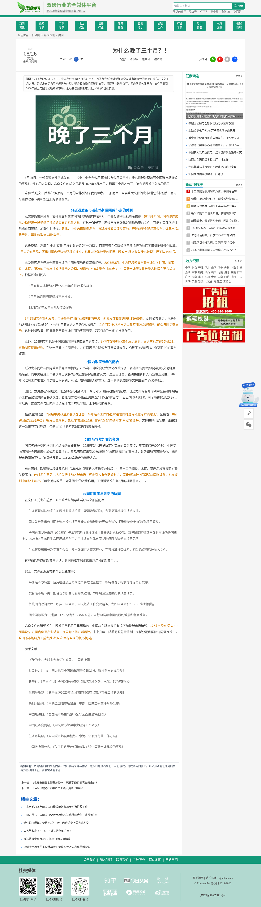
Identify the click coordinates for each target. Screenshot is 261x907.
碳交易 (237, 11)
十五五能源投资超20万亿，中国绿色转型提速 (218, 191)
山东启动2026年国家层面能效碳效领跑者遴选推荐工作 (56, 806)
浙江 (187, 272)
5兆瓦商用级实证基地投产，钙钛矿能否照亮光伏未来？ (65, 782)
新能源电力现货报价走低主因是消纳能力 (215, 220)
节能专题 (61, 25)
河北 (207, 267)
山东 (213, 272)
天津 (200, 267)
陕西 (233, 276)
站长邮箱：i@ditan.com (219, 878)
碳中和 (215, 11)
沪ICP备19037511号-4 (212, 895)
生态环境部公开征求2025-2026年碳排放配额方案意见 (222, 235)
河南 (220, 272)
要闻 (61, 35)
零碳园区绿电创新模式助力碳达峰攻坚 (211, 123)
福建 (200, 272)
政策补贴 (120, 25)
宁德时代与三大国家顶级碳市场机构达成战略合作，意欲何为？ (61, 814)
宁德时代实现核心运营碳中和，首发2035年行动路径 (219, 145)
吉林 (226, 267)
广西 (187, 276)
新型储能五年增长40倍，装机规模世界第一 (216, 213)
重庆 (200, 276)
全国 (187, 267)
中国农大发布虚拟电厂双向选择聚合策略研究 (215, 152)
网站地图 (198, 878)
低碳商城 (239, 25)
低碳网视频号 (54, 899)
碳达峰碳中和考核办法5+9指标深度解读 (47, 839)
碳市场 (134, 59)
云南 (220, 276)
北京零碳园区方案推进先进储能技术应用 (211, 116)
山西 (213, 267)
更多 (238, 76)
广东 (239, 272)
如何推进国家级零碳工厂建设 (205, 174)
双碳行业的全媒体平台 (71, 5)
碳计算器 (199, 25)
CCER (204, 11)
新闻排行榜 (194, 185)
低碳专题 (41, 25)
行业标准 (81, 25)
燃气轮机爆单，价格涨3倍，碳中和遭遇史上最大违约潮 (56, 822)
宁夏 (194, 281)
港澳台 (227, 281)
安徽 (194, 272)
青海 (187, 281)
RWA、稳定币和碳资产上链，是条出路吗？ (58, 788)
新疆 (200, 281)
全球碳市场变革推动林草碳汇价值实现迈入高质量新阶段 (57, 847)
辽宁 (220, 267)
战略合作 (160, 25)
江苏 (239, 267)
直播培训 (140, 25)
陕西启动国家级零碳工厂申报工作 (208, 159)
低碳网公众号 (28, 899)
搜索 (240, 6)
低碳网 (36, 35)
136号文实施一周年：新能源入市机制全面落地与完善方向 (225, 228)
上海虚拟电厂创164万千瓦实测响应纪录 (211, 130)
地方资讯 (192, 261)
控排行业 (101, 25)
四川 (207, 276)
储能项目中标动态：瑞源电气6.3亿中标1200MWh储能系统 (225, 242)
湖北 (226, 272)
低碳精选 (192, 76)
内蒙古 (209, 281)
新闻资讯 (22, 25)
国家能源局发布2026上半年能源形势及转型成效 (219, 206)
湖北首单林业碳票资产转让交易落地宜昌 (212, 167)
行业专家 (179, 25)
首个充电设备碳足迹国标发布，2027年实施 (213, 137)
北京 (194, 267)
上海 (233, 267)
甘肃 (239, 276)
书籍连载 (219, 25)
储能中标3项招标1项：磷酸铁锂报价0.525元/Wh (219, 198)
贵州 (213, 276)
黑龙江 (218, 281)
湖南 (233, 272)
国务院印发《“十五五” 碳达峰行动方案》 (48, 830)
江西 (207, 272)
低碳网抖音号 (80, 899)
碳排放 (226, 11)
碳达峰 (193, 11)
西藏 (226, 276)
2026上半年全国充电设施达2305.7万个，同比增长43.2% (224, 250)
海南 (194, 276)
